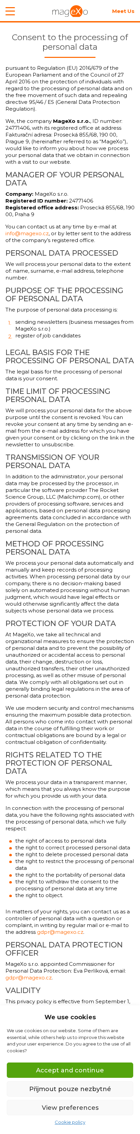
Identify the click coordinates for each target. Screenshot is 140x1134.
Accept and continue (70, 1070)
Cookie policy (70, 1122)
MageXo (70, 11)
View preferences (70, 1108)
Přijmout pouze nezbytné (70, 1089)
